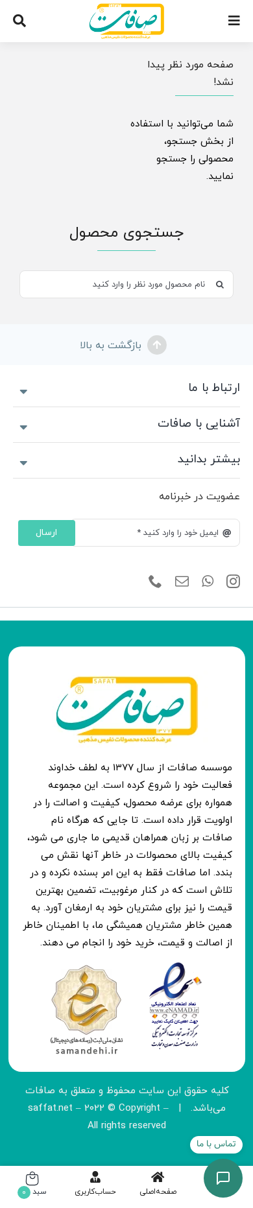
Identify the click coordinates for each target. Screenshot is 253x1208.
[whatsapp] (207, 581)
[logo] (175, 966)
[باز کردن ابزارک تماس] (223, 1178)
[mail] (182, 581)
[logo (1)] (86, 966)
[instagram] (233, 581)
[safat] (127, 8)
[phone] (155, 581)
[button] (126, 389)
